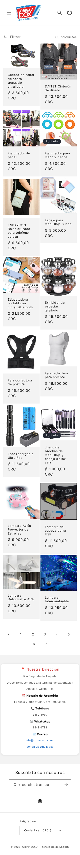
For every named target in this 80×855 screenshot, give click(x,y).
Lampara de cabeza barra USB (55, 530)
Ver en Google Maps (40, 746)
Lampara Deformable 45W (21, 597)
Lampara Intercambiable (57, 599)
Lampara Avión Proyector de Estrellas (19, 529)
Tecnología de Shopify (55, 846)
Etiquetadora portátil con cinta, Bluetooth (20, 303)
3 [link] (45, 634)
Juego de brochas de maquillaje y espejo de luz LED (55, 455)
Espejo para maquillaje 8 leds (58, 222)
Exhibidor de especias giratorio (55, 306)
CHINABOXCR (31, 846)
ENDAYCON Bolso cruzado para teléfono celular (19, 230)
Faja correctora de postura (20, 382)
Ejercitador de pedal (19, 155)
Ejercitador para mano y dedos (57, 155)
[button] (9, 12)
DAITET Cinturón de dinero (58, 88)
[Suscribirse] (66, 784)
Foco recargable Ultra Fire (20, 455)
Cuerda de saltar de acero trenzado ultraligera (21, 80)
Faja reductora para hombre (56, 375)
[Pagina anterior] (9, 634)
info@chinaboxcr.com (40, 740)
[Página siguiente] (46, 644)
